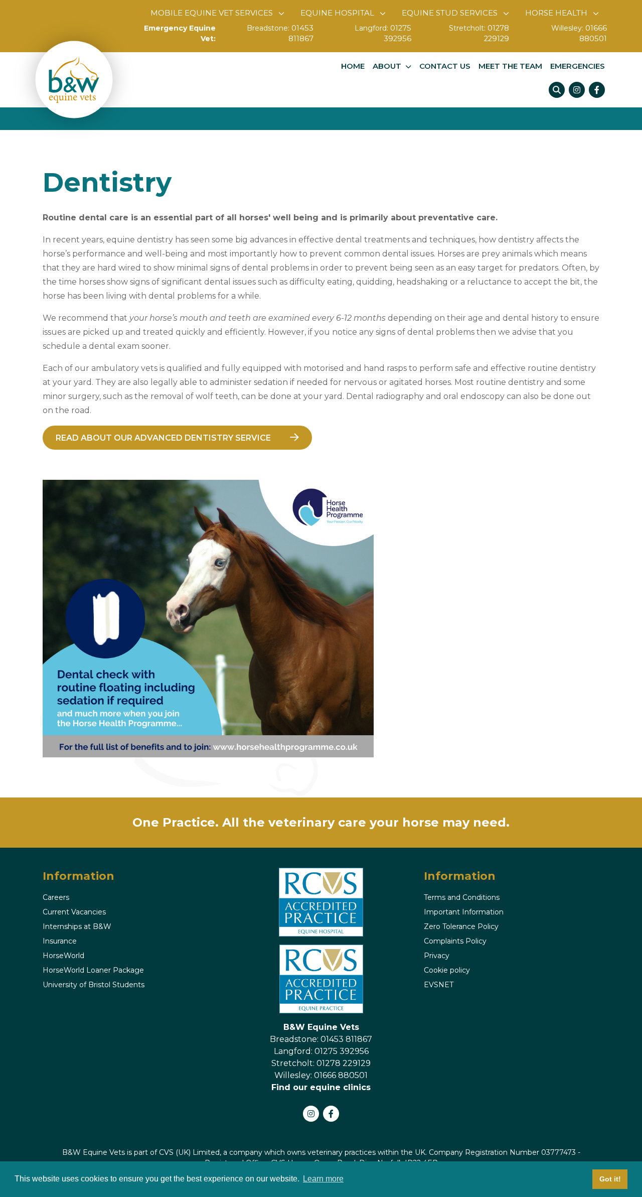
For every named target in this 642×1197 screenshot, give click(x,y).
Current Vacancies (74, 911)
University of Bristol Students (93, 984)
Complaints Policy (455, 941)
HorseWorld (63, 955)
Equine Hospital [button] (337, 13)
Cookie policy (447, 970)
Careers (56, 897)
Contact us (444, 66)
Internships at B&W (77, 926)
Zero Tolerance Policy (461, 926)
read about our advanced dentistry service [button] (163, 438)
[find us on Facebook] (597, 90)
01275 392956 (388, 33)
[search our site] (557, 90)
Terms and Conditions (462, 897)
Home (353, 66)
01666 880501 (582, 33)
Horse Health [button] (556, 13)
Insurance (60, 941)
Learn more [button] (323, 1178)
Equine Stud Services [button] (450, 13)
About (387, 66)
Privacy (436, 955)
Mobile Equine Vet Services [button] (211, 13)
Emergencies (577, 66)
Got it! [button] (610, 1179)
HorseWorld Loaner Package (93, 970)
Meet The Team (510, 66)
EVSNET (438, 984)
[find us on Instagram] (577, 90)
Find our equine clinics (321, 1087)
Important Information (464, 911)
